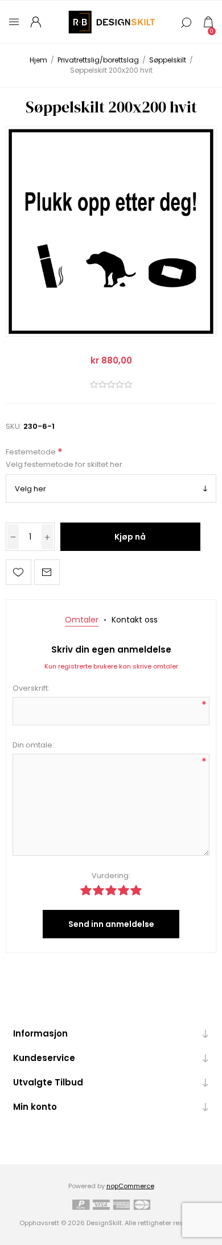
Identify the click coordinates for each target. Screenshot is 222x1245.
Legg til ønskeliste (18, 572)
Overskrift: (31, 688)
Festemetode (31, 451)
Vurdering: (111, 875)
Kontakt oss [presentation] (135, 619)
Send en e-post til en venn (47, 572)
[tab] (81, 620)
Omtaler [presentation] (81, 619)
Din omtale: (33, 745)
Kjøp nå (130, 536)
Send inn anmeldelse (111, 924)
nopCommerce (130, 1185)
